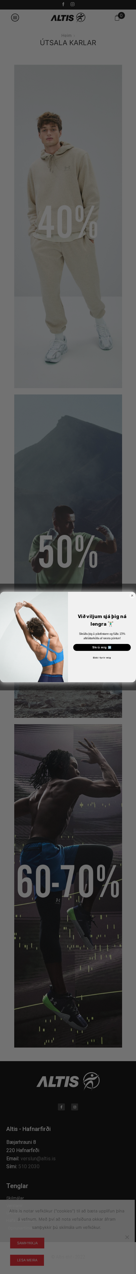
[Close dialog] (132, 595)
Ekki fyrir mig (102, 658)
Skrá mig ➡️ (102, 647)
